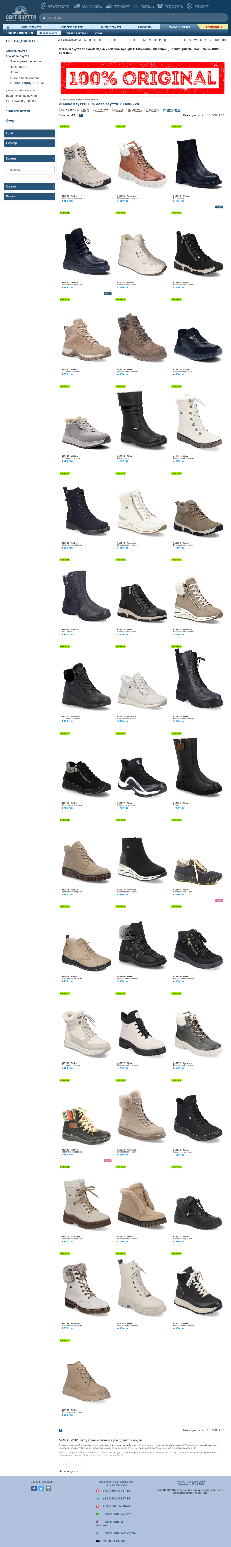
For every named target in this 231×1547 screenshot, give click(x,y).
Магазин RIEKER (179, 27)
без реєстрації (59, 7)
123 (217, 40)
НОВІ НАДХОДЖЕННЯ (19, 32)
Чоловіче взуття (71, 27)
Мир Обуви (21, 12)
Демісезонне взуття (20, 90)
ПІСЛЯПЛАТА (121, 7)
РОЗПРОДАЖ (214, 27)
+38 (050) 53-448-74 (116, 1506)
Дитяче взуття (111, 27)
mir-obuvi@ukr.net (114, 1540)
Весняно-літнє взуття (21, 95)
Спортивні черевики (24, 77)
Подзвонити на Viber (116, 1514)
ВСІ (224, 40)
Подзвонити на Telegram (119, 1533)
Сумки (99, 32)
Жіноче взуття (31, 27)
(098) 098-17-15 (174, 7)
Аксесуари (145, 27)
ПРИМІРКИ (147, 7)
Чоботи (15, 72)
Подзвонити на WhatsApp (109, 1523)
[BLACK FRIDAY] (142, 77)
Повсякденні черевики (26, 61)
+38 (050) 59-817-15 (116, 1490)
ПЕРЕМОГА (201, 7)
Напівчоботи (19, 66)
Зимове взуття (18, 56)
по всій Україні (92, 7)
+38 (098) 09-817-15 (116, 1498)
